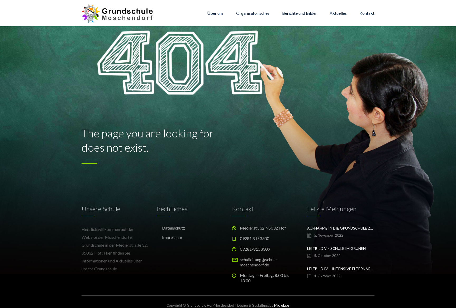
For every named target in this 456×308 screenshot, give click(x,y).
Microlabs (281, 305)
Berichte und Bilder (299, 13)
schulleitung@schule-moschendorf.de (259, 262)
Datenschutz (173, 227)
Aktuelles (338, 13)
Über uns (215, 13)
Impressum (172, 237)
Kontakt (366, 13)
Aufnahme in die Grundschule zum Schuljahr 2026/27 (340, 228)
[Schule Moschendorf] (118, 13)
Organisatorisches (252, 13)
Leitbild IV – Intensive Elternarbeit (340, 268)
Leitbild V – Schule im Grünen (336, 248)
